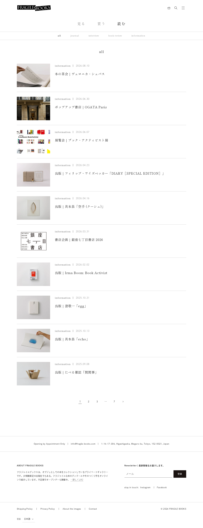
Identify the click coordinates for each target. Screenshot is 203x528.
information (138, 36)
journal (75, 36)
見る (81, 24)
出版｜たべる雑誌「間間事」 (76, 372)
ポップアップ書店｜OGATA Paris (81, 107)
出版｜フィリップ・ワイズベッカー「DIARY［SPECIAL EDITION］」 (110, 173)
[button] (175, 7)
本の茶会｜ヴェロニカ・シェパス (80, 73)
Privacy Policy (47, 509)
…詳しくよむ (77, 480)
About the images (72, 509)
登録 (180, 474)
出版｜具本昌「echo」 (72, 339)
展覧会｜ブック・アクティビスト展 (81, 140)
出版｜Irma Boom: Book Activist (81, 272)
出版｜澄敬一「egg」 (71, 306)
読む (121, 24)
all (59, 36)
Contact (93, 509)
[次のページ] (122, 401)
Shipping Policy (25, 509)
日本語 (27, 519)
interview (94, 36)
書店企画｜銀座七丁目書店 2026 (79, 239)
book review (115, 36)
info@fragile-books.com (83, 444)
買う (101, 24)
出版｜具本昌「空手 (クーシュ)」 (80, 206)
